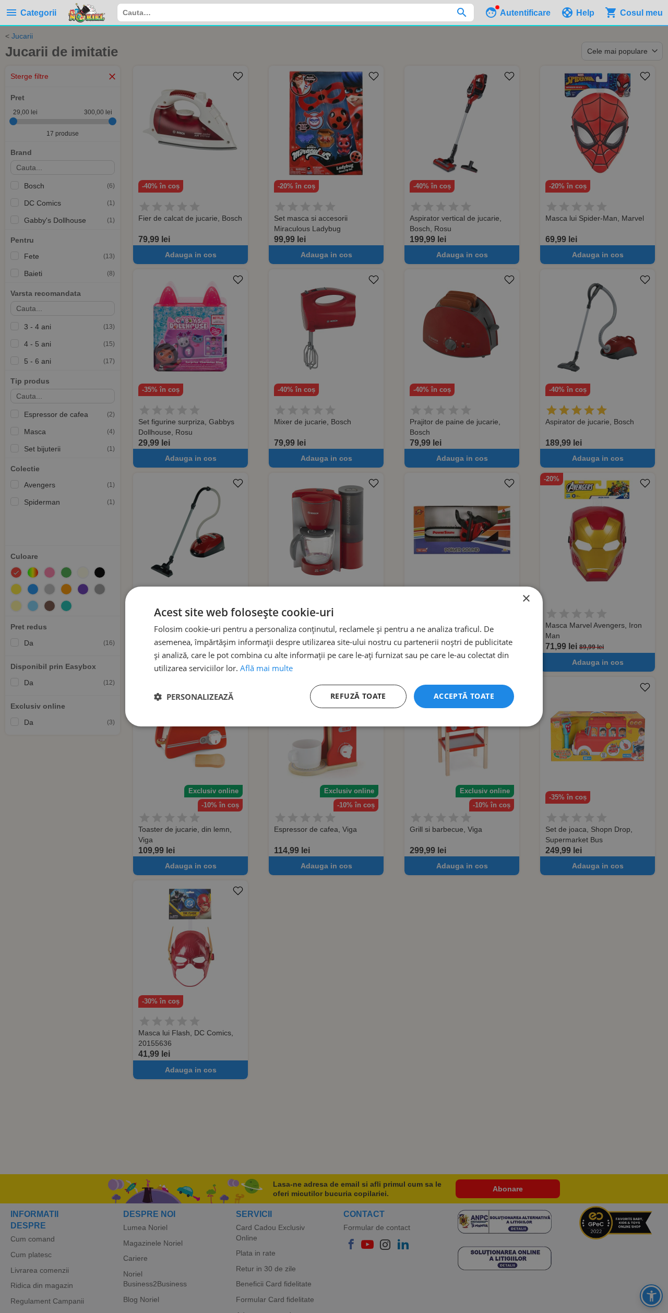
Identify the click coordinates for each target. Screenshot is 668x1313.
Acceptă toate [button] (464, 696)
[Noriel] (86, 12)
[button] (193, 696)
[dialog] (334, 656)
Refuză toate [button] (358, 696)
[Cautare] (461, 12)
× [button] (526, 599)
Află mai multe (266, 668)
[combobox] (295, 12)
